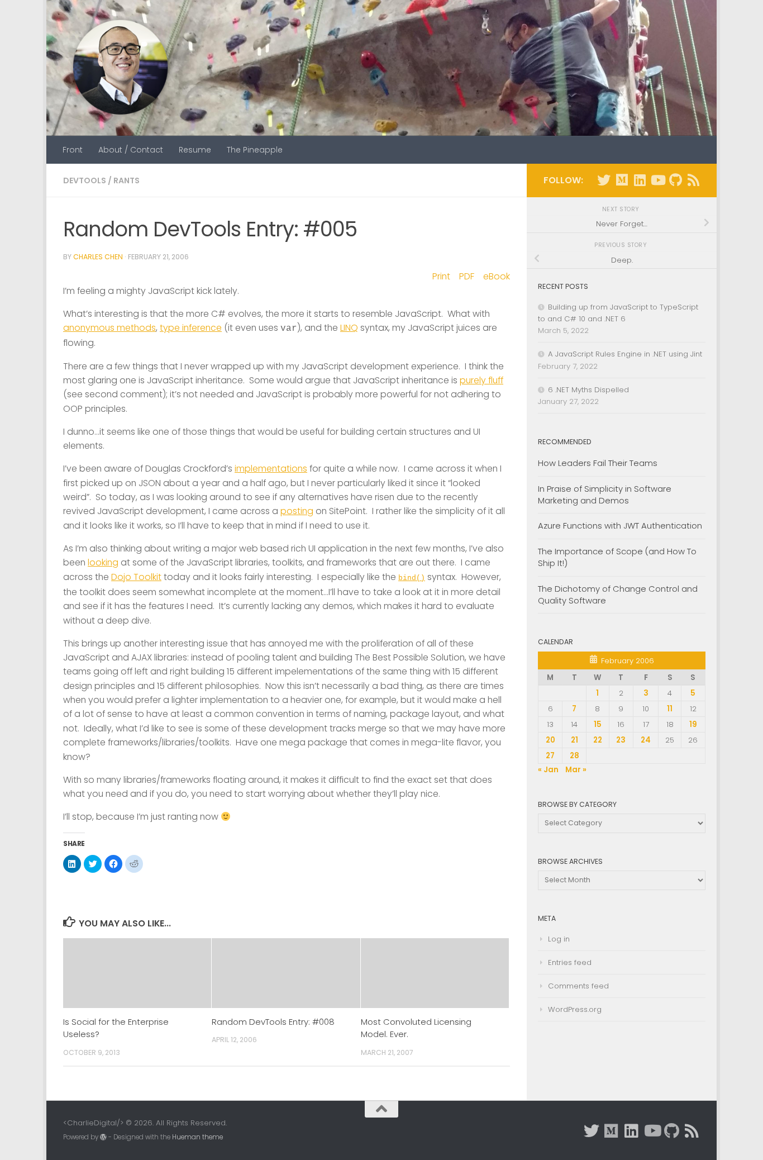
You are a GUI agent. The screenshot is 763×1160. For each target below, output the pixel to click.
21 (574, 740)
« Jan (548, 769)
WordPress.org (575, 1009)
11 (670, 708)
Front (73, 149)
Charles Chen (98, 257)
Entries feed (570, 962)
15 (598, 724)
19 (693, 724)
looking (103, 562)
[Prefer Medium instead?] (621, 180)
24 (646, 740)
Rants (126, 180)
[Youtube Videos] (657, 180)
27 (550, 755)
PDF (466, 276)
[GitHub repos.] (675, 180)
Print (441, 276)
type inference (191, 327)
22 (597, 740)
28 (574, 755)
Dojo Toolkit (136, 577)
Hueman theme (197, 1137)
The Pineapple (255, 149)
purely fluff (481, 380)
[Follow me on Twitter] (604, 180)
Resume (195, 149)
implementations (271, 468)
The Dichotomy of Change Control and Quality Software (618, 594)
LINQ (349, 327)
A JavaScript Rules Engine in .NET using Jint (625, 354)
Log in (559, 939)
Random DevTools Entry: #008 (273, 1022)
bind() (411, 578)
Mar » (575, 769)
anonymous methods (109, 327)
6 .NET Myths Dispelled (588, 389)
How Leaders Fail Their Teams (597, 463)
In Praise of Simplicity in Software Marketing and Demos (604, 494)
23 (621, 740)
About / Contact (130, 149)
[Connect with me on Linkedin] (639, 180)
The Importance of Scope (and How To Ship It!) (617, 557)
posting (296, 511)
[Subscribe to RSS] (693, 180)
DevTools (84, 180)
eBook (496, 276)
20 (550, 740)
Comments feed (578, 986)
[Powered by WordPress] (103, 1137)
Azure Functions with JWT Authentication (620, 525)
